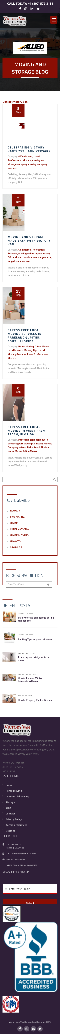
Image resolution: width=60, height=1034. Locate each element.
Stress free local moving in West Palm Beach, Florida (27, 431)
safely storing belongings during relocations (36, 619)
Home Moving (26, 346)
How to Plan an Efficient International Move (30, 680)
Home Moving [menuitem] (14, 790)
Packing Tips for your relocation (35, 639)
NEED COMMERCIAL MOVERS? (21, 865)
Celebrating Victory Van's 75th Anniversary (29, 149)
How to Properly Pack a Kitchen (35, 700)
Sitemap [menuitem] (11, 830)
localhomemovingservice (37, 257)
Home (14, 523)
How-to (15, 541)
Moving (15, 511)
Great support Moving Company (25, 443)
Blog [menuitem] (8, 807)
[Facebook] (20, 8)
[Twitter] (39, 8)
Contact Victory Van (15, 101)
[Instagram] (26, 8)
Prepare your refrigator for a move (33, 659)
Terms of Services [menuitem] (16, 825)
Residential (18, 517)
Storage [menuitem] (10, 802)
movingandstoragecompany (34, 253)
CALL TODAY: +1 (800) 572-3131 (30, 4)
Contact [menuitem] (10, 813)
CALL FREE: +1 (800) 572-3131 (21, 853)
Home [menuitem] (9, 785)
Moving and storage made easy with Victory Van (29, 241)
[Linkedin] (32, 8)
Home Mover (15, 451)
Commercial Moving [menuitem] (17, 796)
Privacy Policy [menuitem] (14, 819)
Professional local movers (33, 439)
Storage (16, 547)
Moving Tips (31, 350)
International (20, 529)
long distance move (19, 261)
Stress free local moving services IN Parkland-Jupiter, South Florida (25, 335)
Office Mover (25, 156)
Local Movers (15, 350)
